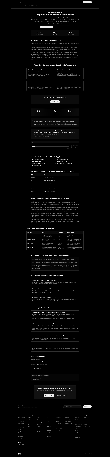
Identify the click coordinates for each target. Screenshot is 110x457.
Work (61, 2)
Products (48, 2)
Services (33, 2)
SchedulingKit (40, 422)
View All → (20, 438)
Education (77, 432)
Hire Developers (87, 426)
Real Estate (77, 422)
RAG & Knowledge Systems (20, 431)
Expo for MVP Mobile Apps (36, 362)
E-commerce (58, 423)
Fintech (76, 419)
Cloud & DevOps (59, 428)
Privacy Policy (21, 444)
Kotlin (29, 426)
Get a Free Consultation (46, 26)
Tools (85, 424)
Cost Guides (68, 421)
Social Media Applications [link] (34, 5)
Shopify (29, 417)
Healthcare (77, 417)
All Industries (77, 437)
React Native (30, 422)
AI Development (21, 417)
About (85, 417)
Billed (38, 419)
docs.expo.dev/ (36, 376)
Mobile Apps (58, 425)
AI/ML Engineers (50, 432)
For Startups (58, 430)
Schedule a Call (55, 101)
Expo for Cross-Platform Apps (37, 361)
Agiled (38, 417)
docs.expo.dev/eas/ (37, 378)
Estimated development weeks (37, 145)
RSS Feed (67, 425)
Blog (65, 2)
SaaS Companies (78, 424)
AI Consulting (21, 423)
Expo (26, 5)
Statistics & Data (69, 423)
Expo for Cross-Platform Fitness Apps (39, 364)
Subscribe (86, 406)
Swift (29, 424)
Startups (76, 430)
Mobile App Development (56, 12)
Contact (86, 428)
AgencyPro (39, 424)
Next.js (29, 419)
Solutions (55, 2)
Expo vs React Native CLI (36, 368)
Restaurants (77, 435)
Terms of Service (21, 446)
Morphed (39, 428)
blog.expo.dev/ (36, 379)
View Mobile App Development (62, 26)
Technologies (41, 2)
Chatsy (38, 426)
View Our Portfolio (61, 395)
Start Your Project (49, 395)
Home (14, 5)
